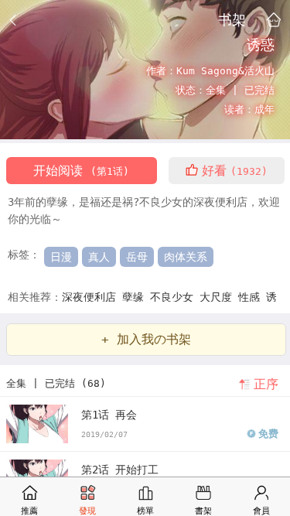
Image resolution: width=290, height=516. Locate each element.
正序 (266, 384)
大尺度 (219, 297)
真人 (99, 257)
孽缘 (136, 297)
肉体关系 (185, 257)
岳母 (137, 257)
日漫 (61, 257)
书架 (232, 19)
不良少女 (175, 297)
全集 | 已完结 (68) (56, 383)
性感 (252, 297)
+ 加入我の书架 (146, 339)
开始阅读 (81, 170)
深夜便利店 (92, 297)
